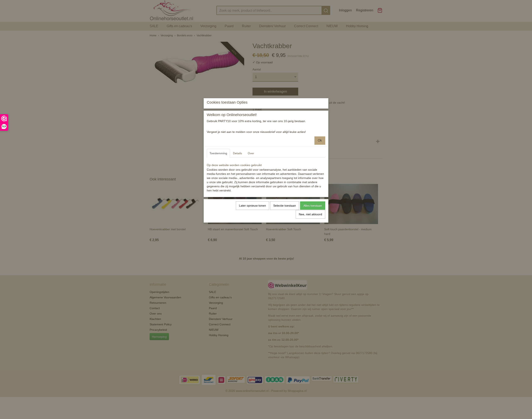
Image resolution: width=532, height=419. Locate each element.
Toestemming (218, 153)
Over (251, 153)
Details (237, 153)
